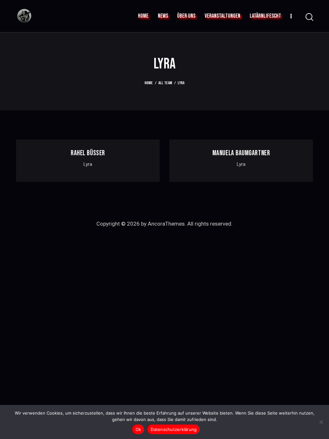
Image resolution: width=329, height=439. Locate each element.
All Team (165, 82)
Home (149, 82)
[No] (321, 422)
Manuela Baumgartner (241, 153)
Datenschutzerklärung (174, 429)
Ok (138, 429)
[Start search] (309, 17)
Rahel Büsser (88, 153)
